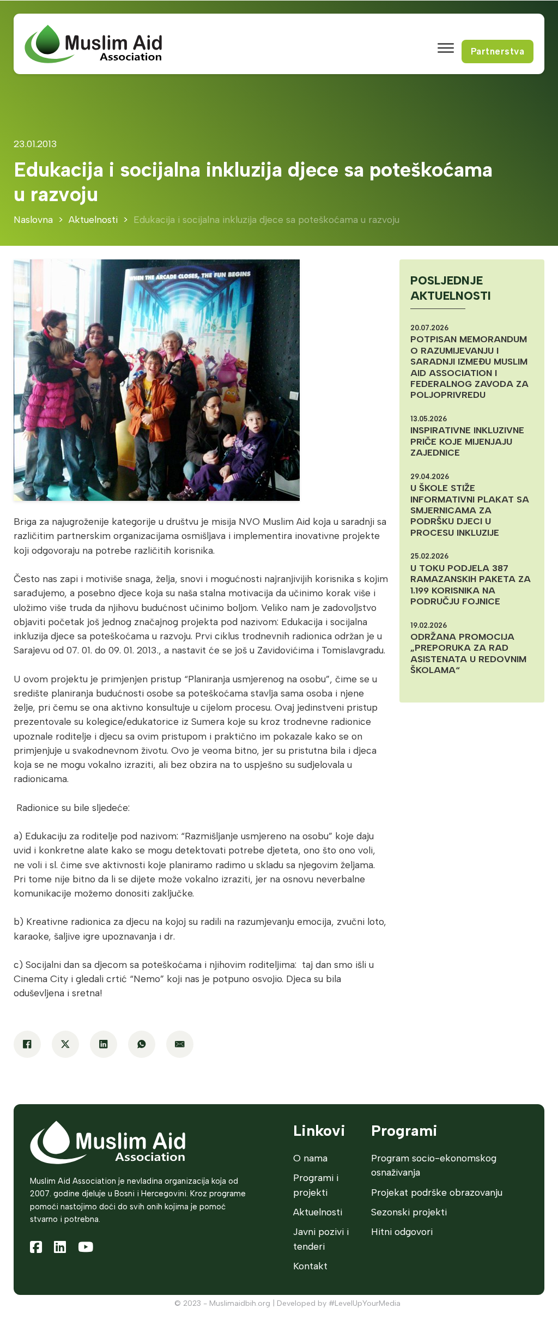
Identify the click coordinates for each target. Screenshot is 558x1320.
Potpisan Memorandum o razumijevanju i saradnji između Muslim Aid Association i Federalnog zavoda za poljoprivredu (469, 367)
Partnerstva (498, 51)
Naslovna (33, 219)
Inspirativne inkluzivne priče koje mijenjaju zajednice (467, 441)
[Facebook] (27, 1044)
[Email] (179, 1044)
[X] (65, 1044)
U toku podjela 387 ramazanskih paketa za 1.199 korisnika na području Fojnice (470, 584)
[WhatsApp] (141, 1044)
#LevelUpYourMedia (365, 1303)
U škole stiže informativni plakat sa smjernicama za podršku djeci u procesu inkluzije (469, 510)
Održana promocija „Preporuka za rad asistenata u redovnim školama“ (468, 653)
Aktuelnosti (93, 219)
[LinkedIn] (103, 1044)
